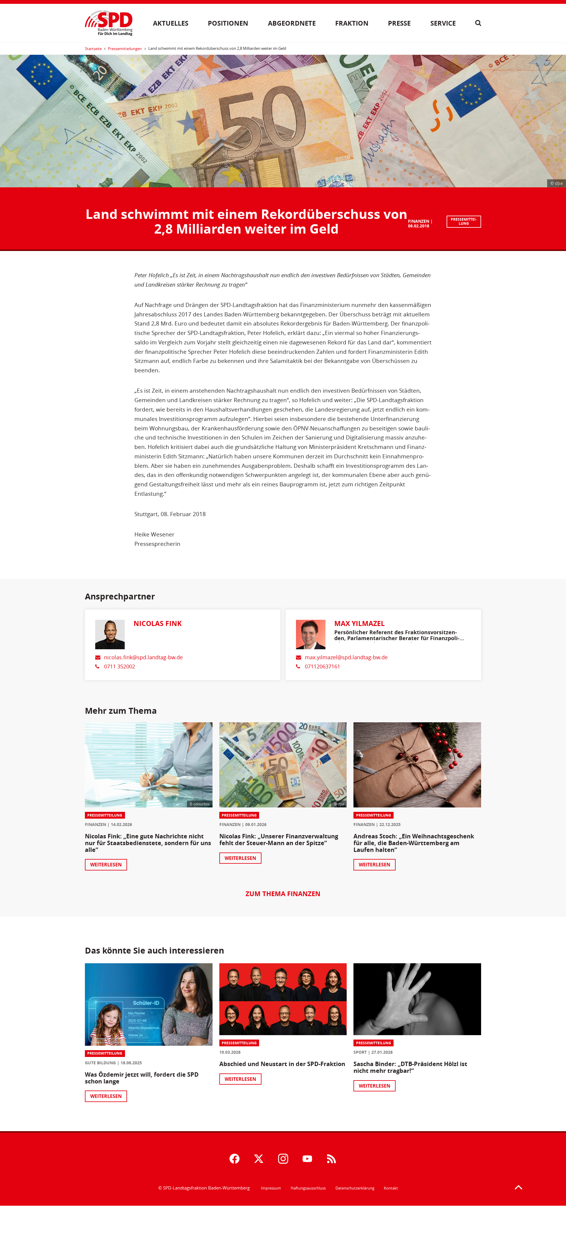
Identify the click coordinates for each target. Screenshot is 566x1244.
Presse (399, 23)
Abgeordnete (292, 23)
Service (443, 23)
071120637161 (322, 666)
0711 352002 (119, 666)
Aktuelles (170, 23)
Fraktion (351, 23)
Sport (360, 1052)
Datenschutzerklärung (354, 1188)
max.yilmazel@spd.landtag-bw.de (346, 657)
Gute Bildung (100, 1062)
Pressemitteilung (464, 221)
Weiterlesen (106, 864)
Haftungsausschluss (308, 1188)
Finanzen (418, 221)
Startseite (93, 48)
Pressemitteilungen (125, 48)
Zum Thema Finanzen (283, 893)
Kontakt (391, 1188)
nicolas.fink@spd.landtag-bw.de (143, 657)
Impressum (271, 1188)
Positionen (228, 23)
